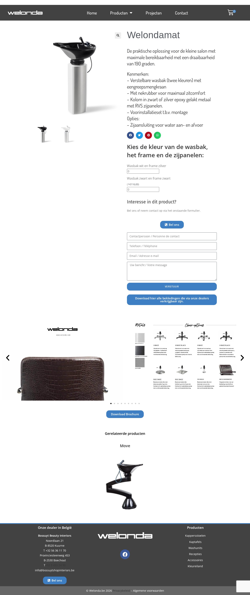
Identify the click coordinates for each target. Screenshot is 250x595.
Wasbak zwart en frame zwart (149, 181)
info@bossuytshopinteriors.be (54, 570)
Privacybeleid (121, 590)
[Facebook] (125, 554)
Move (125, 445)
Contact (181, 12)
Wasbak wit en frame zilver (146, 166)
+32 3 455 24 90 (55, 565)
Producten (119, 12)
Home (92, 12)
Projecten (154, 12)
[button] (230, 12)
